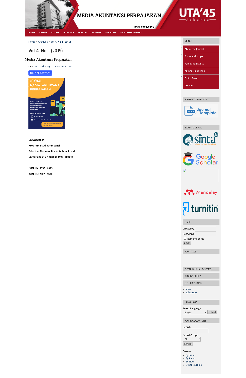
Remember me (195, 238)
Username (189, 229)
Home (31, 32)
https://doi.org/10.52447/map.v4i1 (53, 66)
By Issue (190, 355)
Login (55, 32)
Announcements (131, 32)
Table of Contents (40, 73)
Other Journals (194, 364)
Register (68, 32)
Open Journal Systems (198, 269)
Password (188, 234)
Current (96, 32)
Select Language (192, 308)
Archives (110, 32)
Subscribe (191, 292)
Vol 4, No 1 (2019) (61, 41)
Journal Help (193, 276)
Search (82, 32)
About (43, 32)
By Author (191, 358)
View (188, 289)
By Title (190, 361)
